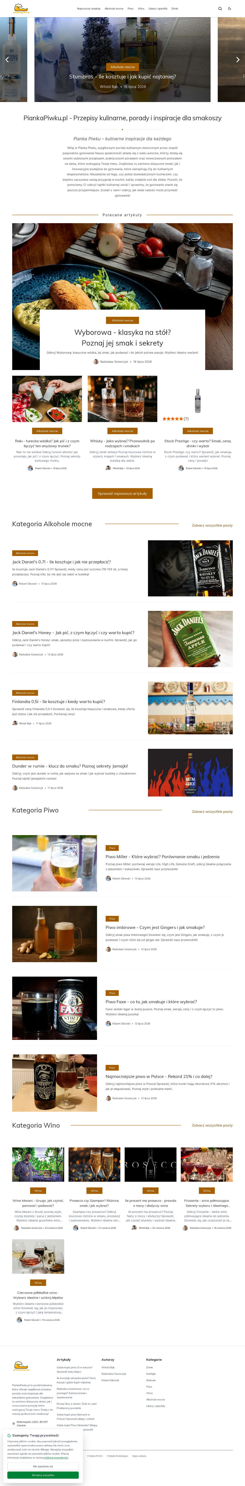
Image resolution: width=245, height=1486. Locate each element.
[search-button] (220, 9)
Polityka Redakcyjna (117, 1456)
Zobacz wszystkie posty (212, 525)
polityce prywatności (56, 1457)
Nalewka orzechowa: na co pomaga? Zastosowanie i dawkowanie (73, 1393)
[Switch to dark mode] (229, 8)
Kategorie (154, 1360)
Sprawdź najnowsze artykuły (122, 493)
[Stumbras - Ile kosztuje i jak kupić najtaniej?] (122, 59)
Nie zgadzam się (43, 1466)
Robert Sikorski (110, 1380)
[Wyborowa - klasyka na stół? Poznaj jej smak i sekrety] (122, 296)
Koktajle (151, 1373)
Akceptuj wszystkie (43, 1475)
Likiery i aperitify (158, 8)
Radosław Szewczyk (114, 1373)
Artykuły (64, 1360)
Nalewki (151, 1380)
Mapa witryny (139, 1456)
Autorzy (108, 1360)
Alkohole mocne (114, 8)
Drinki (175, 8)
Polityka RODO (95, 1456)
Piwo (131, 8)
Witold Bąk (108, 1367)
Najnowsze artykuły (88, 8)
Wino (141, 8)
